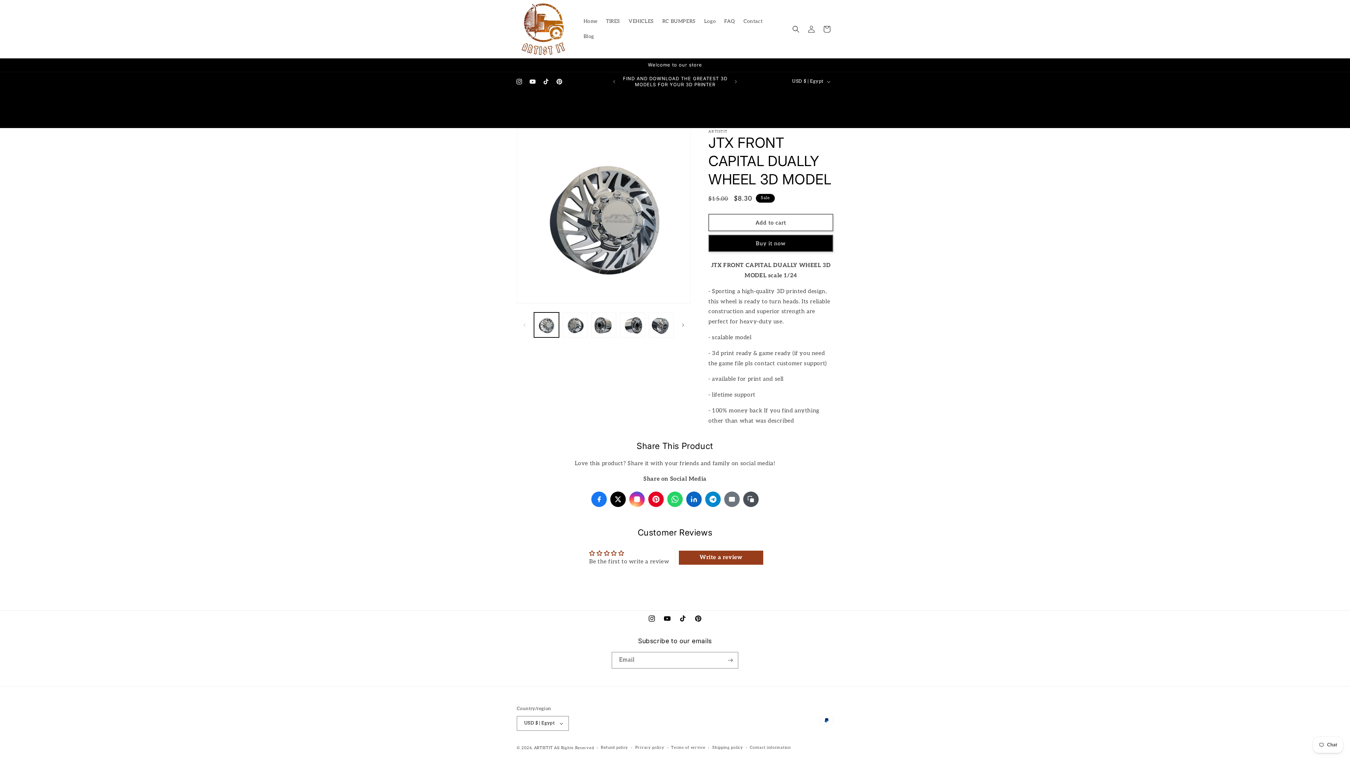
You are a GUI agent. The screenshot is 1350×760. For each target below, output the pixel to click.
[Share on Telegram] (713, 499)
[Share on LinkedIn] (694, 499)
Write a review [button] (721, 557)
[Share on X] (618, 499)
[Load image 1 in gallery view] (546, 324)
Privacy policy (649, 747)
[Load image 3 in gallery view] (603, 324)
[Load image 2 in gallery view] (574, 324)
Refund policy (614, 747)
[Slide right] (683, 325)
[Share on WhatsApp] (675, 499)
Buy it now (771, 243)
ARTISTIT (543, 748)
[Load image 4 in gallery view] (632, 324)
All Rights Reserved (574, 748)
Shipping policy (727, 747)
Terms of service (688, 747)
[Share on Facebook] (599, 499)
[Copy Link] (751, 499)
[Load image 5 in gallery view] (661, 324)
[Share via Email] (732, 499)
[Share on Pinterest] (656, 499)
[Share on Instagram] (637, 499)
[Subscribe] (730, 660)
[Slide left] (524, 325)
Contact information (770, 747)
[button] (796, 29)
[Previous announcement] (614, 81)
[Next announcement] (736, 81)
